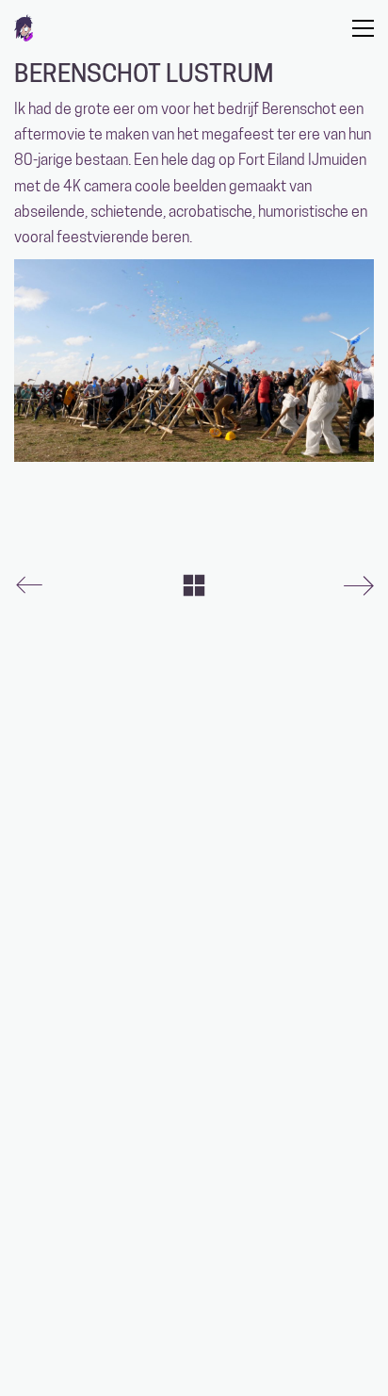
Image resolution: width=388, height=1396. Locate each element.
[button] (363, 28)
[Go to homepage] (23, 27)
